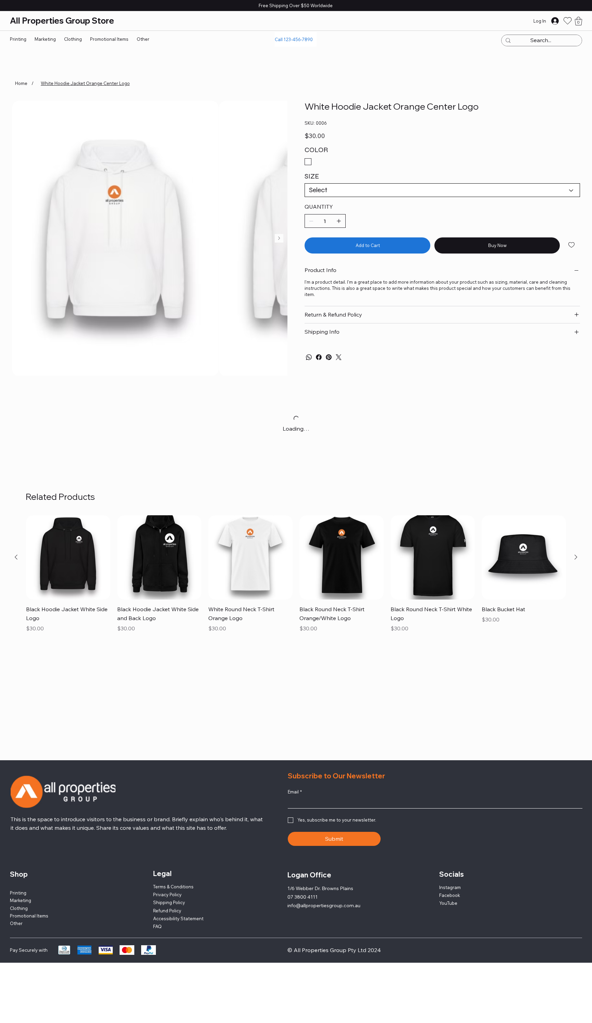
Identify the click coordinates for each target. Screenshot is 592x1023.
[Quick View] (68, 557)
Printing (18, 893)
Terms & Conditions (173, 886)
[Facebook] (318, 357)
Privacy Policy (167, 894)
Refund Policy (167, 910)
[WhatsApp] (309, 357)
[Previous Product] (16, 557)
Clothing (19, 908)
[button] (578, 21)
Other (16, 923)
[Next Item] (279, 238)
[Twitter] (338, 357)
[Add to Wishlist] (572, 244)
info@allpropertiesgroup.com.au (323, 905)
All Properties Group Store (64, 20)
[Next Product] (576, 557)
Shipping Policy (169, 902)
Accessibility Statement (178, 918)
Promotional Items (29, 916)
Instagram (450, 887)
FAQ (157, 926)
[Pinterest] (328, 357)
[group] (296, 574)
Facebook (449, 895)
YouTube (448, 903)
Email (295, 791)
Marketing (20, 900)
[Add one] (339, 221)
